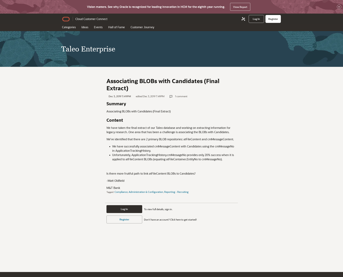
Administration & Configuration (146, 192)
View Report (240, 7)
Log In (124, 209)
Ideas (84, 27)
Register (124, 219)
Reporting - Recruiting (176, 192)
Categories (69, 27)
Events (98, 27)
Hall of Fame (116, 27)
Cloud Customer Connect (91, 19)
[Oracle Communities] (243, 19)
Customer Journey (142, 27)
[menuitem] (256, 19)
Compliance (121, 192)
